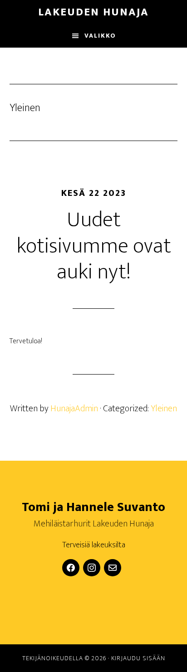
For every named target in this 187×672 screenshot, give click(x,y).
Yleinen (164, 408)
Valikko (100, 35)
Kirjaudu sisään (138, 658)
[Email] (112, 567)
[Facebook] (70, 567)
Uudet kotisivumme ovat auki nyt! (93, 246)
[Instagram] (91, 567)
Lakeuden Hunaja (93, 12)
